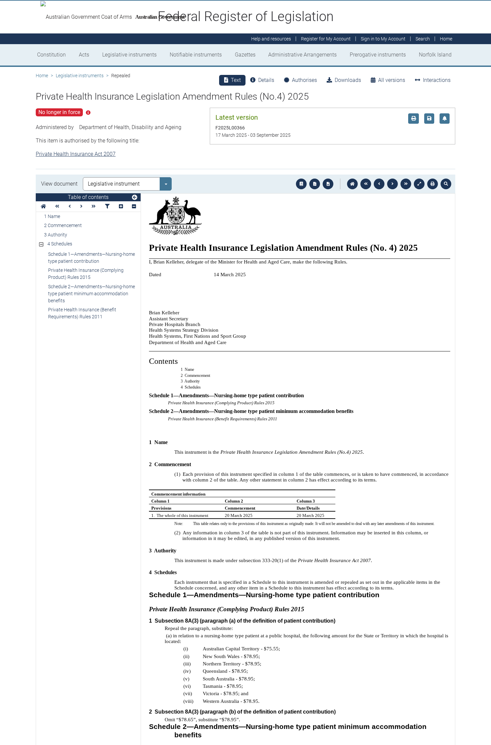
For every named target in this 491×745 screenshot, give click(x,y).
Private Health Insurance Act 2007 (76, 154)
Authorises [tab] (304, 80)
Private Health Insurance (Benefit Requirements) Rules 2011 (82, 313)
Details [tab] (266, 80)
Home (42, 75)
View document (59, 184)
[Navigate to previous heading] (69, 206)
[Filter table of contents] (107, 206)
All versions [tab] (391, 80)
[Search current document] (446, 184)
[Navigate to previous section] (379, 184)
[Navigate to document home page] (43, 206)
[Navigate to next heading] (81, 206)
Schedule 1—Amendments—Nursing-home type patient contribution (91, 257)
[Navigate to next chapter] (405, 184)
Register (326, 38)
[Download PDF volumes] (314, 184)
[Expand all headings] (121, 206)
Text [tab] (236, 80)
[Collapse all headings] (134, 206)
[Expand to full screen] (419, 184)
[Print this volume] (432, 184)
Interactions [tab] (437, 80)
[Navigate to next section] (392, 184)
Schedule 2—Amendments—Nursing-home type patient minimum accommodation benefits (91, 293)
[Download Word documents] (328, 184)
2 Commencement (63, 225)
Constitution (51, 54)
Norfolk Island (435, 54)
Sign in (383, 38)
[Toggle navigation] (134, 197)
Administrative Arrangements (302, 54)
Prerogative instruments (378, 54)
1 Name (52, 216)
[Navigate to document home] (352, 184)
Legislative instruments (129, 54)
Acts (84, 54)
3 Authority (55, 234)
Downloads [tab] (348, 80)
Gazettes (245, 54)
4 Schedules (59, 243)
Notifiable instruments (196, 54)
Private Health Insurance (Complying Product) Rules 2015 (86, 274)
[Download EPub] (301, 184)
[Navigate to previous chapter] (365, 184)
